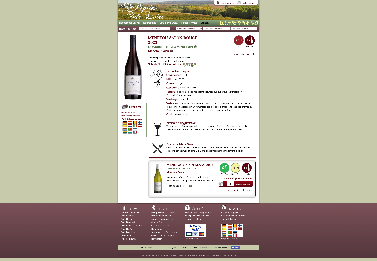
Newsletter (156, 239)
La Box (204, 22)
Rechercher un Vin (129, 22)
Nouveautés (149, 22)
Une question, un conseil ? (163, 212)
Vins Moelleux (128, 232)
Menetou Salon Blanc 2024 (190, 164)
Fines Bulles (127, 235)
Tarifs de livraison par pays (132, 119)
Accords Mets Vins (160, 225)
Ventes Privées (189, 22)
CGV (185, 247)
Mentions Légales (168, 247)
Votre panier (249, 3)
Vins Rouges (127, 219)
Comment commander (162, 219)
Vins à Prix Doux (168, 22)
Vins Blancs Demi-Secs (132, 225)
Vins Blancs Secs (129, 222)
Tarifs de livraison (229, 219)
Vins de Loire (127, 215)
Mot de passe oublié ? (161, 215)
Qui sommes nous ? (145, 247)
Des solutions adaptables (131, 116)
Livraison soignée (128, 112)
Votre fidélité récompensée (164, 235)
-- (225, 185)
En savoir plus (191, 238)
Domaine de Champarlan (171, 47)
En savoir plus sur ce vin (238, 178)
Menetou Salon (159, 51)
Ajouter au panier (243, 184)
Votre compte (227, 3)
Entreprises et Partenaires (164, 232)
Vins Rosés (126, 229)
